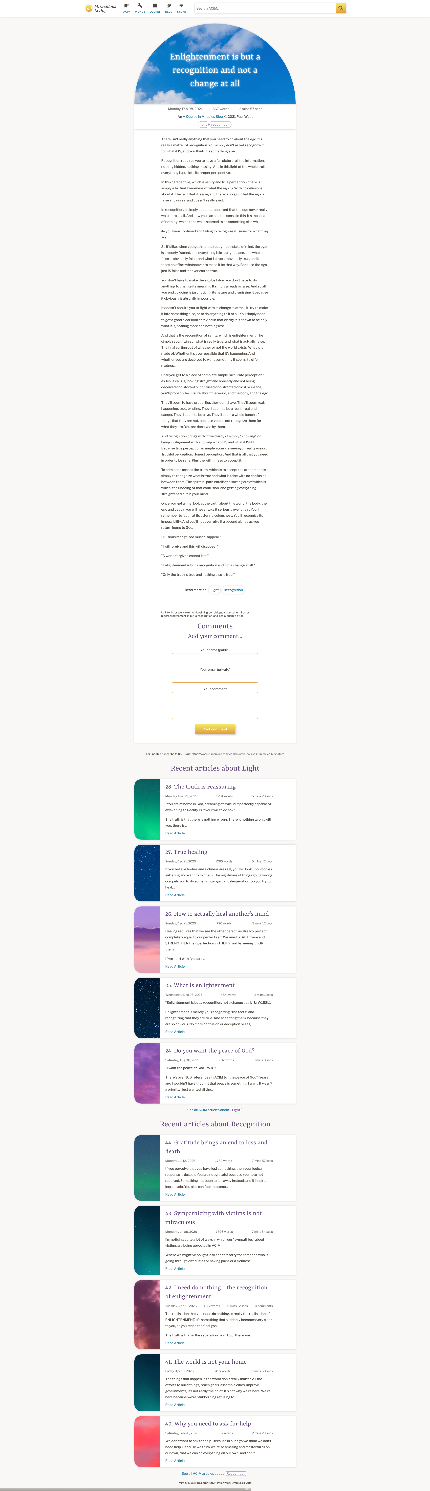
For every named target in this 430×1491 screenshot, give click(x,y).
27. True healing (186, 852)
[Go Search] (341, 8)
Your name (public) (215, 650)
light (203, 124)
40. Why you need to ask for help (208, 1424)
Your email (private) (215, 670)
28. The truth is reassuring (200, 787)
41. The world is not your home (206, 1362)
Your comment (215, 689)
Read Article (175, 833)
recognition (220, 124)
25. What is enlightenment (200, 985)
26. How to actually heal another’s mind (217, 914)
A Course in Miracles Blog (203, 117)
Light (214, 590)
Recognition (233, 590)
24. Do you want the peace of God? (210, 1051)
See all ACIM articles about (213, 1110)
